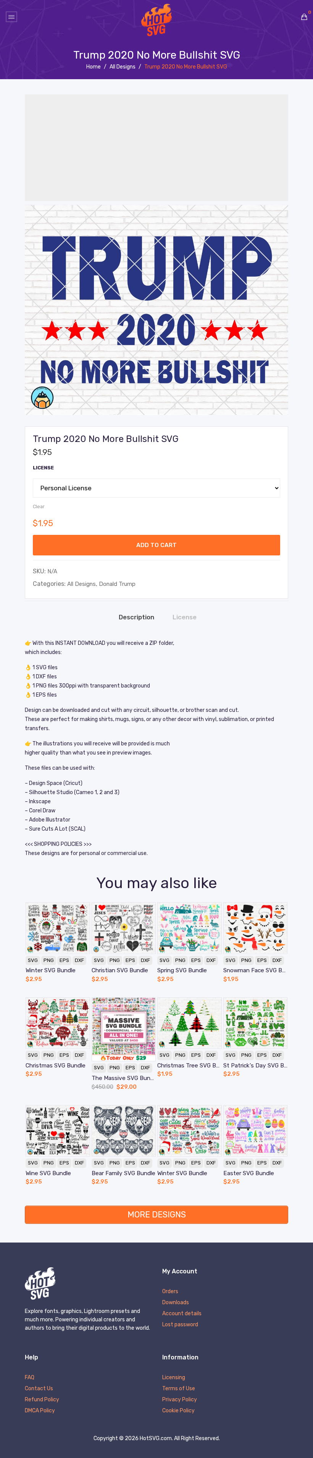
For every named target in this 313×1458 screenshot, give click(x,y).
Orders (170, 1292)
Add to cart (156, 545)
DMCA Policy (40, 1411)
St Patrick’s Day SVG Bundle (255, 1065)
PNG (49, 960)
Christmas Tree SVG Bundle (189, 1065)
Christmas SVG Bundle (56, 1065)
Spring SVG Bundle (182, 970)
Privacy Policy (179, 1400)
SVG (33, 960)
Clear (39, 506)
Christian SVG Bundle (120, 970)
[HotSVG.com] (156, 19)
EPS (64, 960)
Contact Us (39, 1389)
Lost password (180, 1325)
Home (93, 67)
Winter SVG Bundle (51, 970)
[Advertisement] (156, 147)
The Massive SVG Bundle (124, 1078)
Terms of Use (178, 1389)
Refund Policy (42, 1400)
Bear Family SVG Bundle (123, 1173)
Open (11, 16)
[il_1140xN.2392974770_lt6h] (156, 310)
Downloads (175, 1303)
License (43, 468)
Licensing (173, 1378)
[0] (304, 16)
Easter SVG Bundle (248, 1173)
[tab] (136, 617)
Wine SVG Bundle (48, 1173)
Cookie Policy (178, 1411)
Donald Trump (117, 584)
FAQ (29, 1378)
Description (136, 617)
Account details (182, 1314)
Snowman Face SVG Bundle (255, 970)
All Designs (123, 67)
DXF (79, 960)
